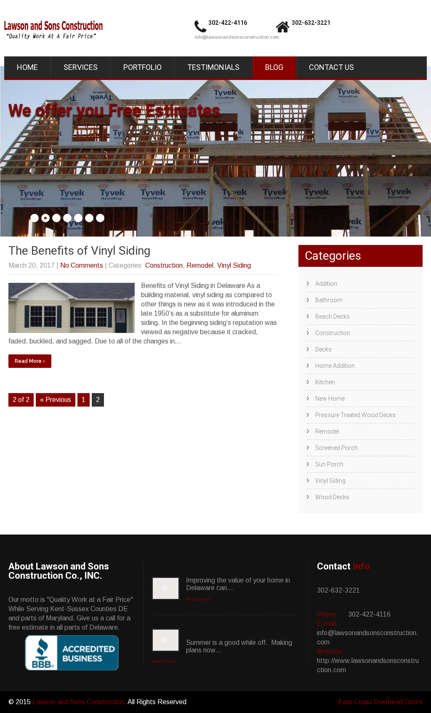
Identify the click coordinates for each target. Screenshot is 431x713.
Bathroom (329, 300)
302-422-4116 (227, 22)
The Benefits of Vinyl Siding (79, 251)
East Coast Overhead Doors (380, 701)
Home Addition (335, 365)
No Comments (81, 265)
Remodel (199, 265)
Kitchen (325, 382)
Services (81, 67)
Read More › (30, 361)
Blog (274, 67)
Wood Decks (332, 497)
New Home (330, 398)
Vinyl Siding (234, 265)
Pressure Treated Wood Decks (355, 415)
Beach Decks (332, 316)
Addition (326, 283)
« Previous (55, 399)
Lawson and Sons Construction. (80, 701)
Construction (164, 265)
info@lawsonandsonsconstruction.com (236, 37)
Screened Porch (336, 447)
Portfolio (142, 67)
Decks (323, 349)
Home (27, 67)
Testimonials (213, 67)
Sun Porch (329, 464)
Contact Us (331, 67)
